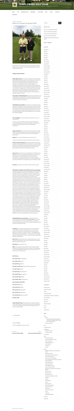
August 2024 (46, 98)
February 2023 (46, 134)
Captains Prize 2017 (47, 289)
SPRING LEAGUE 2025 (49, 394)
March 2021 (46, 181)
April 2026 (46, 57)
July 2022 (45, 149)
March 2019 (46, 224)
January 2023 (46, 136)
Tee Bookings (32, 11)
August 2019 (46, 214)
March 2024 (46, 108)
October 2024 (46, 94)
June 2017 (45, 266)
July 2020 (45, 193)
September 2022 (47, 145)
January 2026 (46, 63)
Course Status (40, 11)
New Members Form (24, 11)
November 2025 (47, 67)
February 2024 (46, 110)
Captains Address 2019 (49, 342)
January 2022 (46, 161)
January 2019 (46, 228)
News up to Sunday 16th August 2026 (50, 29)
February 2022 (46, 159)
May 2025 (45, 80)
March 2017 (46, 272)
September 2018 (47, 236)
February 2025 (46, 86)
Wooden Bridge (48, 380)
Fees (18, 11)
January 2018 (46, 252)
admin (20, 21)
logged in (19, 325)
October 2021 (46, 167)
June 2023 (46, 126)
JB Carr (46, 391)
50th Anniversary (47, 287)
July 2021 (45, 173)
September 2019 (47, 212)
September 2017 (47, 260)
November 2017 (47, 256)
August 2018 (46, 238)
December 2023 (47, 114)
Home (13, 11)
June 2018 (46, 242)
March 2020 (46, 199)
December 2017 (47, 254)
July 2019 (45, 216)
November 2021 (47, 165)
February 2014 (46, 279)
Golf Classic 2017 (48, 383)
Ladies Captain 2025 (47, 293)
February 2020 (46, 201)
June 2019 (46, 218)
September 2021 (47, 169)
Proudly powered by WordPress (17, 408)
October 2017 (46, 258)
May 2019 (45, 220)
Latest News (17, 315)
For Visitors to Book (48, 332)
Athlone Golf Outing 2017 (49, 385)
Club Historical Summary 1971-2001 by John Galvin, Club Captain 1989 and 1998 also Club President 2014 (53, 320)
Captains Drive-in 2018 (49, 389)
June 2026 (46, 53)
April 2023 (46, 130)
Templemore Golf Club (33, 4)
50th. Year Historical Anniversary (51, 339)
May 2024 (45, 104)
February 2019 (46, 226)
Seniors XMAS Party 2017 (49, 365)
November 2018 (47, 232)
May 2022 (45, 153)
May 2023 (45, 128)
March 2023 (46, 132)
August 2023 (46, 122)
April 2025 (46, 82)
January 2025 (46, 88)
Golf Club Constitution (49, 323)
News (46, 11)
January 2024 (46, 112)
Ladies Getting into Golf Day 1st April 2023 (51, 295)
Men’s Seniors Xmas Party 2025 (50, 358)
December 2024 (47, 90)
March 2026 (46, 59)
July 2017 (45, 264)
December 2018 (47, 230)
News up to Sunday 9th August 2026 (50, 31)
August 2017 (46, 262)
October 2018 (46, 234)
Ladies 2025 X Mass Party (49, 356)
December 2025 (47, 65)
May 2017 (45, 268)
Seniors (45, 307)
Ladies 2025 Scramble (49, 362)
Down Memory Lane (48, 374)
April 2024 (46, 106)
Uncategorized (46, 309)
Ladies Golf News (47, 297)
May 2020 (46, 197)
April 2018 (45, 246)
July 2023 (45, 124)
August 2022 (46, 147)
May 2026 (45, 55)
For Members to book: (49, 330)
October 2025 (46, 69)
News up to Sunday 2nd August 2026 (50, 33)
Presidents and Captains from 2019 (51, 375)
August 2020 (46, 191)
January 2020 (46, 203)
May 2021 (45, 177)
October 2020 (46, 187)
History (46, 317)
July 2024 (45, 100)
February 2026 (46, 61)
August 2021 (46, 171)
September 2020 (47, 189)
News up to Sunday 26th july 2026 (50, 35)
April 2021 (45, 179)
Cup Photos (47, 392)
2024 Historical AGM (48, 337)
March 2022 (46, 157)
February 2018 (46, 250)
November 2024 (47, 92)
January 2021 (46, 183)
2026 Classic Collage (48, 353)
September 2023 (47, 120)
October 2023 (46, 118)
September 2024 (47, 96)
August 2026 (46, 49)
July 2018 (45, 240)
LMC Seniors (46, 301)
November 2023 (47, 116)
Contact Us (57, 11)
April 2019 (45, 222)
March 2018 (46, 248)
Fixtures (45, 291)
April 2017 (45, 270)
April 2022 (45, 155)
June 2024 (46, 102)
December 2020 (47, 185)
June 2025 (46, 78)
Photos (51, 11)
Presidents (47, 377)
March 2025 (46, 84)
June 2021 (45, 175)
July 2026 (45, 51)
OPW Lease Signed (47, 303)
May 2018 (45, 244)
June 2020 (46, 195)
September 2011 (47, 281)
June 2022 (46, 151)
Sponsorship (14, 14)
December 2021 (47, 163)
